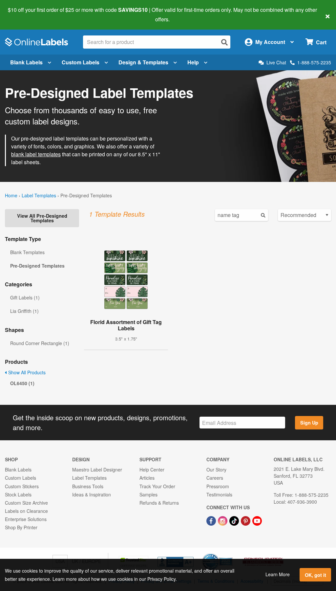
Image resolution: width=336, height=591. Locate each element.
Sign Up (309, 422)
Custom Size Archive (26, 502)
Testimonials (219, 494)
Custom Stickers (22, 486)
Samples (148, 494)
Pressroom (217, 486)
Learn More (277, 574)
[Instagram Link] (223, 520)
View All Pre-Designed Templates (42, 218)
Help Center (151, 469)
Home (11, 195)
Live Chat (276, 62)
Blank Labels (26, 62)
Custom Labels (80, 62)
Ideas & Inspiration (91, 494)
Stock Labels (18, 494)
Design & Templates (143, 62)
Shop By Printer (21, 527)
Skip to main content (24, 14)
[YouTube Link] (257, 520)
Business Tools (87, 486)
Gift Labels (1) (25, 297)
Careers (214, 477)
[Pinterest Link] (246, 520)
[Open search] (224, 42)
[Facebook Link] (211, 520)
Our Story (216, 469)
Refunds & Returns (159, 502)
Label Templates (39, 195)
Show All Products (26, 372)
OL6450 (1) (22, 383)
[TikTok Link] (234, 520)
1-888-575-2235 (314, 62)
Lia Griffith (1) (24, 311)
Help (193, 62)
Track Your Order (157, 486)
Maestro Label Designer (97, 469)
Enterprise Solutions (26, 519)
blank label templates (36, 154)
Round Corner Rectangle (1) (39, 343)
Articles (147, 477)
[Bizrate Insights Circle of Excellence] (230, 554)
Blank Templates (27, 252)
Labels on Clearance (26, 511)
